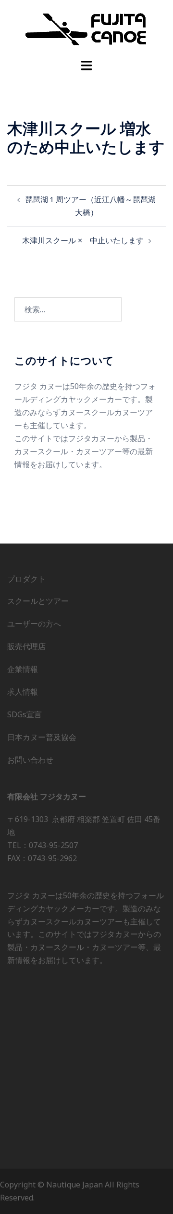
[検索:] (68, 309)
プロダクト (26, 578)
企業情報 (22, 669)
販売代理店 (26, 646)
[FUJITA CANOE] (86, 28)
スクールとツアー (38, 601)
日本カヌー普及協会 (41, 737)
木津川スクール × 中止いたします (83, 240)
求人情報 (22, 691)
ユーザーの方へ (34, 623)
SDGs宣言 (24, 714)
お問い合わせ (30, 759)
